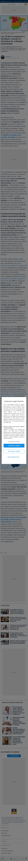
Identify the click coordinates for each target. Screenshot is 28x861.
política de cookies (19, 421)
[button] (14, 441)
